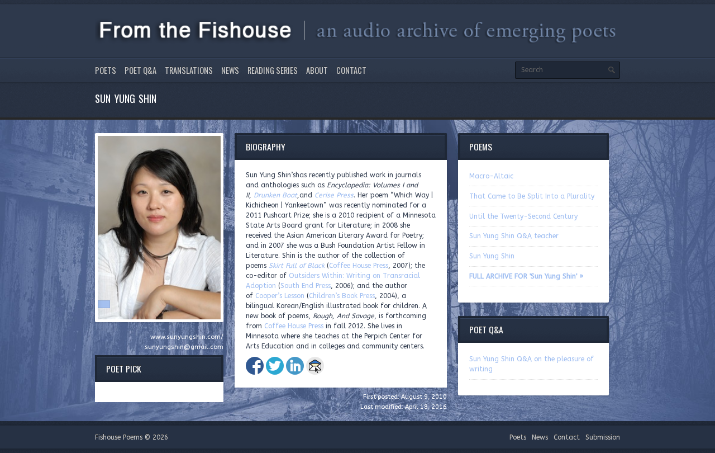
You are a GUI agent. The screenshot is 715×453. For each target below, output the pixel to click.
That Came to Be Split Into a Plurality (531, 196)
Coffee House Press (358, 266)
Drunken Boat (275, 195)
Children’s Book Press (342, 296)
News (230, 70)
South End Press (305, 286)
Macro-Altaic (491, 176)
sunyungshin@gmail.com (184, 347)
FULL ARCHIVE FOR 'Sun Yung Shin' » (526, 276)
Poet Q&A (140, 70)
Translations (189, 70)
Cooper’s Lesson (279, 296)
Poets (105, 70)
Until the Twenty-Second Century (523, 216)
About (317, 70)
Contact (351, 70)
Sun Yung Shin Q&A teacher (514, 236)
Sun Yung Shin (491, 256)
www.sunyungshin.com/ (186, 337)
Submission (602, 437)
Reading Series (272, 70)
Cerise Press (334, 195)
